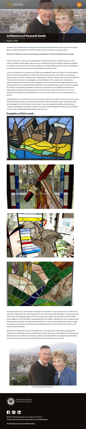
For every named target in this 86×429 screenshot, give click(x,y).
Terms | (10, 419)
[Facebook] (9, 412)
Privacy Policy (18, 419)
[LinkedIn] (19, 412)
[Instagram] (14, 412)
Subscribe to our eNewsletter (36, 419)
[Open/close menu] (79, 4)
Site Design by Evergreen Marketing (21, 424)
